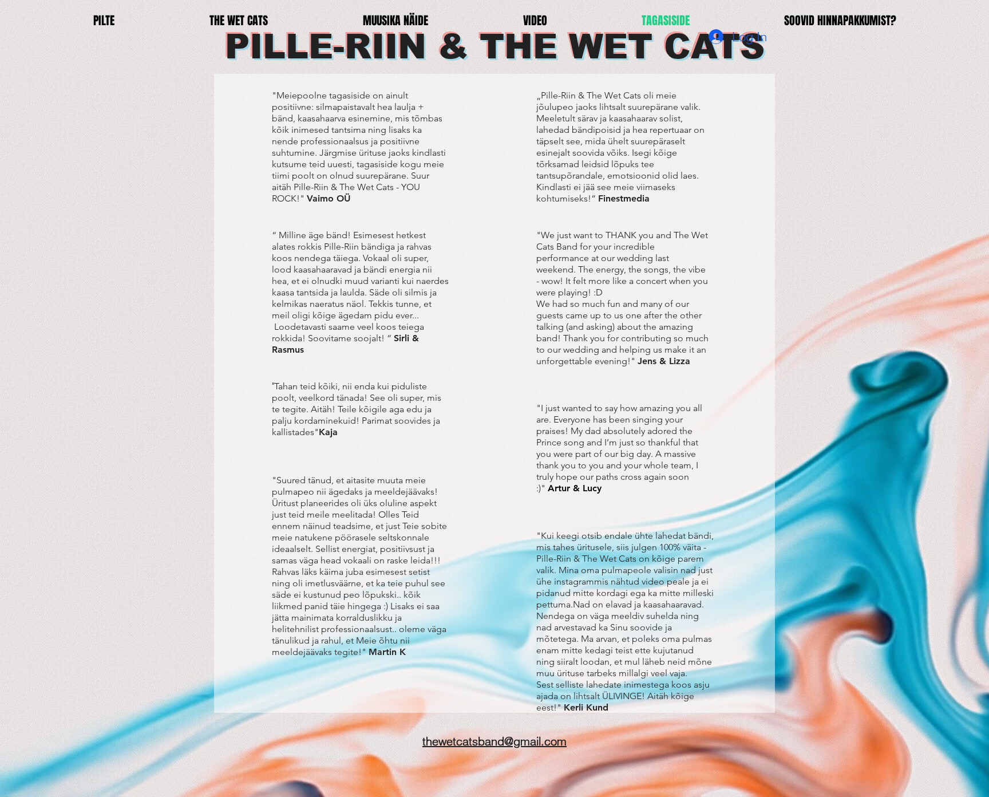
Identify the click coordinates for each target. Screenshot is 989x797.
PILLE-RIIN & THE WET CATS (495, 46)
